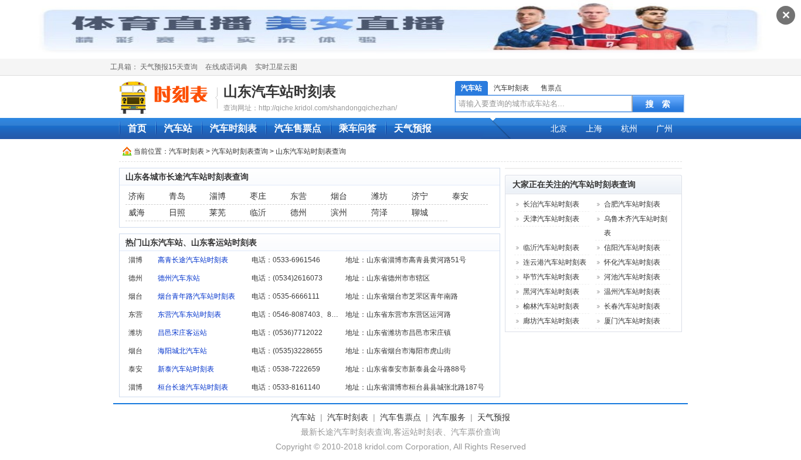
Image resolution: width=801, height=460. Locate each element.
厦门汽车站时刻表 (632, 321)
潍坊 (379, 196)
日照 (177, 212)
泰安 (460, 196)
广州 (664, 128)
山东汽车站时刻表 (279, 91)
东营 (298, 196)
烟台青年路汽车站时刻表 (196, 296)
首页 (137, 128)
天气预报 (413, 128)
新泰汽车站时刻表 (186, 369)
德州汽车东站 (179, 278)
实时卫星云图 (276, 67)
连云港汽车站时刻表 (554, 262)
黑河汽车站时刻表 (551, 292)
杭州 (629, 128)
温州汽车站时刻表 (632, 292)
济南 (136, 196)
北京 (559, 128)
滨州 (339, 212)
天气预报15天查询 (169, 67)
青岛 (177, 196)
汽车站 (471, 88)
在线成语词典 (226, 67)
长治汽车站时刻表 (551, 204)
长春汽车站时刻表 (632, 306)
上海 (594, 128)
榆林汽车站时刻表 (551, 306)
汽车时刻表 (511, 88)
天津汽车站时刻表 (551, 219)
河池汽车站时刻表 (632, 277)
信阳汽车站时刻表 (632, 247)
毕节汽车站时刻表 (551, 277)
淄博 (217, 196)
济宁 (420, 196)
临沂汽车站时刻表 (551, 247)
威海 (136, 212)
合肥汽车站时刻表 (632, 204)
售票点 (551, 88)
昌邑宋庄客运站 (182, 333)
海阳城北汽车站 (182, 351)
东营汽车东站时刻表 (189, 314)
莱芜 (217, 212)
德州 (298, 212)
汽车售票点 (297, 128)
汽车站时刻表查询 (240, 151)
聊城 (420, 212)
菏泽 (379, 212)
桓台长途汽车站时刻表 (193, 387)
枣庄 (258, 196)
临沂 (258, 212)
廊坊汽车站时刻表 (551, 321)
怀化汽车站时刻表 (632, 262)
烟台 (339, 196)
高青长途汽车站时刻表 (193, 260)
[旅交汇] (165, 97)
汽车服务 (449, 417)
